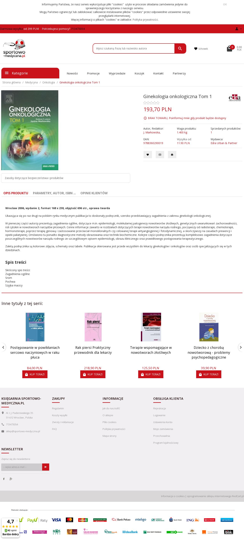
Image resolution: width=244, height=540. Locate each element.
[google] (11, 479)
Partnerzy (179, 73)
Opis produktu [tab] (15, 193)
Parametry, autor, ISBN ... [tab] (54, 193)
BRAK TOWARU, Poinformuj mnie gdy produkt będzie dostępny (187, 118)
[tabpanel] (122, 245)
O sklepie (108, 415)
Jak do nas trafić (111, 408)
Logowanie (159, 415)
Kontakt (158, 73)
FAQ (54, 429)
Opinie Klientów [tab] (94, 193)
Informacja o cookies (173, 496)
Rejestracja (159, 408)
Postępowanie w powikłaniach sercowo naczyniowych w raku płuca (35, 352)
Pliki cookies (109, 422)
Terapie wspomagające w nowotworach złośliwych (151, 350)
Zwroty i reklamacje (63, 422)
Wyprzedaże (117, 73)
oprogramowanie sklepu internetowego (209, 496)
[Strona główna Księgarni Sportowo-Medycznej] (14, 48)
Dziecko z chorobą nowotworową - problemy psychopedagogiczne (209, 352)
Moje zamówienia (163, 429)
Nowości (72, 73)
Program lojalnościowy (165, 442)
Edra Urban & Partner (224, 143)
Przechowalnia (161, 436)
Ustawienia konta (162, 422)
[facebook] (4, 479)
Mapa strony (109, 436)
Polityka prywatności (145, 19)
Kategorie (19, 73)
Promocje (93, 73)
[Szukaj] (180, 48)
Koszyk (139, 73)
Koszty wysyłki (59, 415)
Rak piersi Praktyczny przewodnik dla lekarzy (93, 350)
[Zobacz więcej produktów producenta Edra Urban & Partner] (235, 97)
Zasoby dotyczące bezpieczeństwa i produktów (34, 178)
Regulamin (58, 408)
